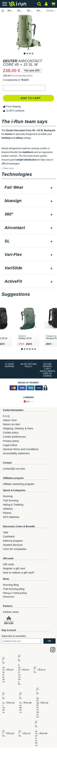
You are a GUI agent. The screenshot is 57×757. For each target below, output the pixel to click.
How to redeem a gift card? (18, 572)
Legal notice (10, 445)
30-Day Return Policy (28, 365)
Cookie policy (11, 432)
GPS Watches (11, 517)
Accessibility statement (16, 453)
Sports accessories (20, 10)
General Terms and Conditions (20, 449)
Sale (5, 532)
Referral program (13, 540)
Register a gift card (14, 568)
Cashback (9, 536)
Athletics (8, 508)
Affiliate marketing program (18, 484)
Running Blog (11, 584)
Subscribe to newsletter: (13, 636)
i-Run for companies (14, 549)
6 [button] (37, 351)
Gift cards (8, 564)
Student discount (13, 544)
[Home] (2, 10)
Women (10, 10)
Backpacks (30, 10)
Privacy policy (11, 441)
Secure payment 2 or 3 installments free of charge (47, 370)
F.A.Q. (6, 416)
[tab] (28, 187)
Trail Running (10, 500)
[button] (24, 88)
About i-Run (10, 420)
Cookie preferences (14, 436)
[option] (28, 32)
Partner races (11, 611)
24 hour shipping (9, 365)
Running (8, 496)
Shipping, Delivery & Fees (18, 428)
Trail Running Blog (13, 589)
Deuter (40, 10)
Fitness (7, 512)
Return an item (11, 424)
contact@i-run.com (14, 468)
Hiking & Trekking (13, 504)
